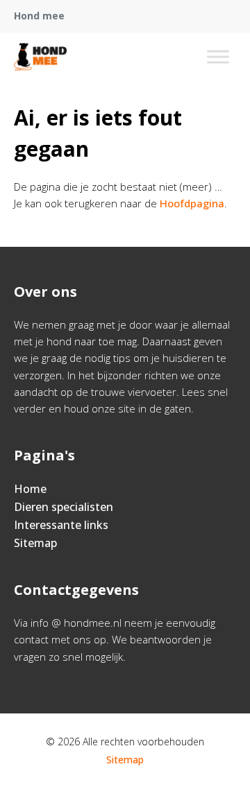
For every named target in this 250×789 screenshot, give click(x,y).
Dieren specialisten (63, 506)
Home (30, 488)
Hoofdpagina (192, 203)
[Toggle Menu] (218, 56)
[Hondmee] (40, 57)
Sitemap (35, 542)
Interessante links (61, 524)
